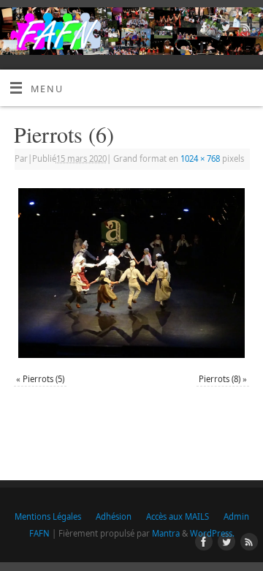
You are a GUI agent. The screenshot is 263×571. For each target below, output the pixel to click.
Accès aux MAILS (177, 516)
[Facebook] (202, 29)
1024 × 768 (200, 158)
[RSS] (245, 29)
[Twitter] (224, 29)
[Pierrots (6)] (131, 273)
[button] (131, 273)
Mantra (166, 533)
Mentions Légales (48, 516)
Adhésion (114, 516)
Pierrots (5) (43, 378)
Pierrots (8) (219, 378)
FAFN (39, 533)
